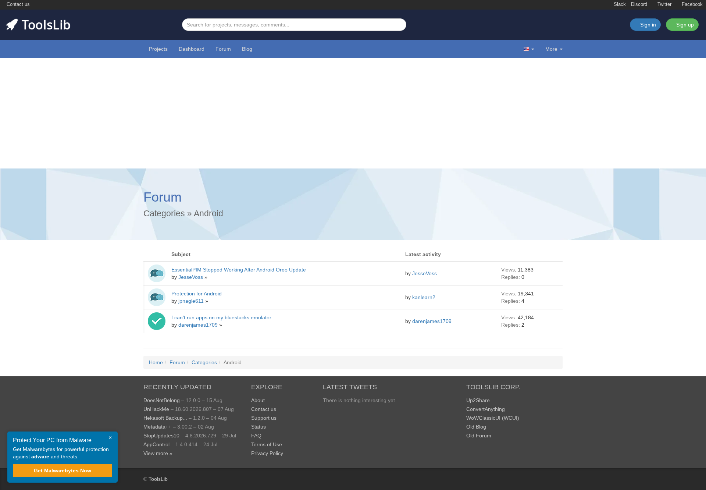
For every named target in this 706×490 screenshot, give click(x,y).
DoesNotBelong (161, 400)
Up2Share (478, 400)
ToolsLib (158, 479)
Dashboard (191, 49)
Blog (247, 49)
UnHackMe (156, 409)
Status (258, 427)
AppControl (156, 444)
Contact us (17, 4)
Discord (639, 4)
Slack (619, 4)
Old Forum (478, 435)
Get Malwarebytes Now (62, 470)
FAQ (256, 435)
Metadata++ (157, 427)
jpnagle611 (191, 301)
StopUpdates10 (161, 435)
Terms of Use (266, 444)
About (258, 400)
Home (156, 362)
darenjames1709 (198, 325)
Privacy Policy (267, 453)
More (551, 49)
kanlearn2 (424, 297)
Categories (164, 213)
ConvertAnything (485, 409)
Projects (158, 49)
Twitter (663, 4)
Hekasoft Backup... (165, 418)
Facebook (691, 4)
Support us (264, 418)
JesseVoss (191, 277)
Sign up (684, 25)
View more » (157, 453)
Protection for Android (196, 294)
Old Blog (476, 427)
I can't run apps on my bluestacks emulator (221, 317)
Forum (223, 49)
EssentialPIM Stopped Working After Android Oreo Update (238, 270)
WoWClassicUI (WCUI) (492, 418)
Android (208, 213)
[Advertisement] (353, 113)
